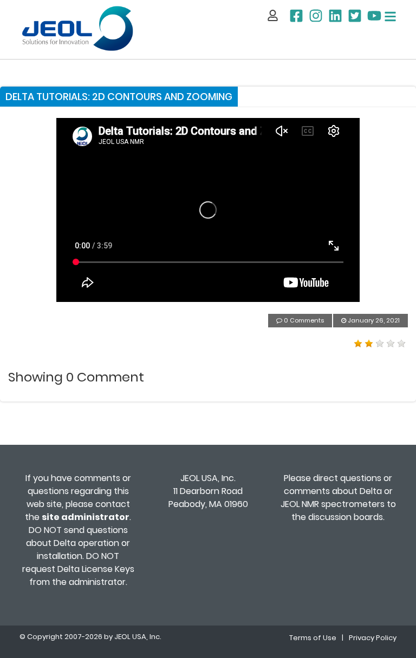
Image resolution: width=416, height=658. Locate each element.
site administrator (85, 517)
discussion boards (345, 517)
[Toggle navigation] (390, 16)
